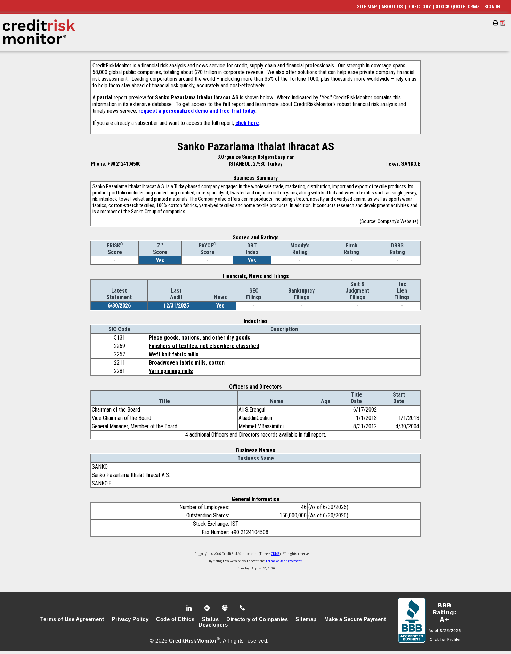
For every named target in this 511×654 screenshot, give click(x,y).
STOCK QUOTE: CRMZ (458, 6)
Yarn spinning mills (171, 371)
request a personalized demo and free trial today (197, 110)
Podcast (225, 608)
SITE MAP (367, 6)
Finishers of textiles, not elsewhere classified (204, 346)
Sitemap (306, 619)
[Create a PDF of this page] (502, 23)
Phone (243, 608)
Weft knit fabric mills (173, 354)
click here (247, 123)
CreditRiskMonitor (193, 641)
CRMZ (275, 554)
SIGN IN (492, 6)
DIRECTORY (419, 6)
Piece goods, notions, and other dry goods (199, 337)
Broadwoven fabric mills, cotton (187, 362)
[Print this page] (496, 23)
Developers (213, 625)
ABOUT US (392, 6)
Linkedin (189, 608)
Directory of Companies (257, 619)
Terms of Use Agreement (284, 561)
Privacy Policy (130, 619)
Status (210, 619)
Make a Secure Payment (355, 619)
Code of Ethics (175, 619)
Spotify (207, 608)
